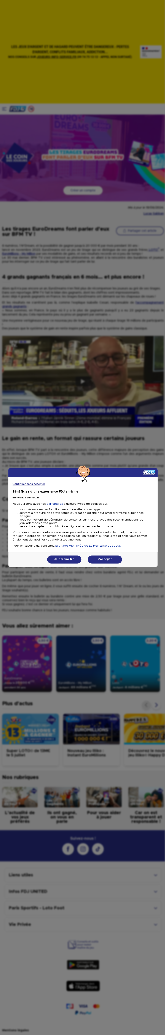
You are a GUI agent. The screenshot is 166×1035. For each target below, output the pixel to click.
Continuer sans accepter (29, 484)
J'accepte (105, 559)
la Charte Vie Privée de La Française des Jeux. (88, 545)
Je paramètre (64, 559)
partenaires (55, 504)
